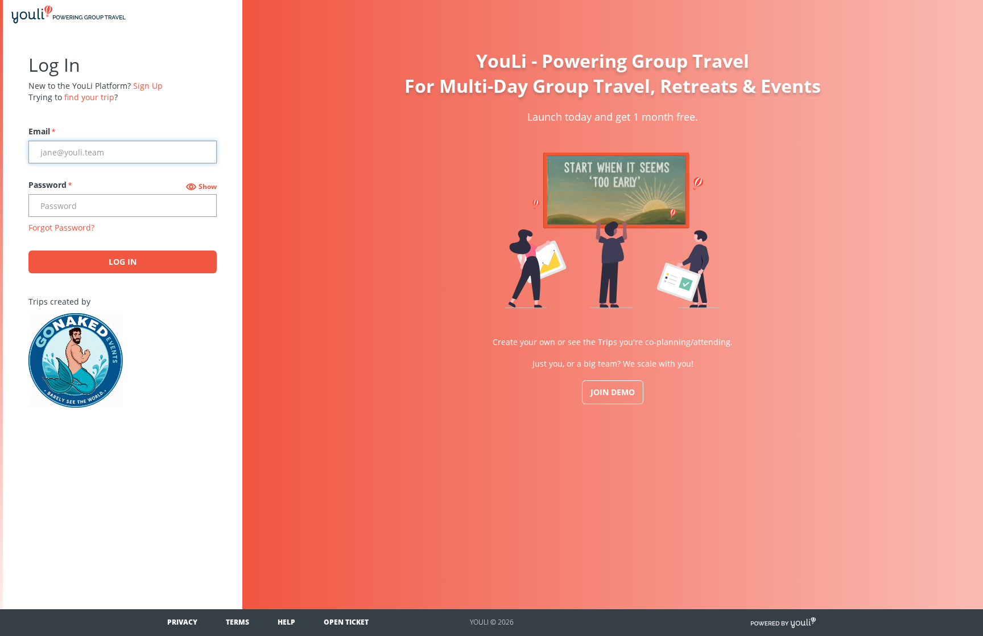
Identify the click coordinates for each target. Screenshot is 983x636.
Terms (237, 622)
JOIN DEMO (612, 392)
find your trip (89, 97)
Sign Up (148, 85)
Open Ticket (346, 622)
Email (41, 131)
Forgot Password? (61, 227)
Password (50, 184)
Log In (123, 261)
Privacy (182, 622)
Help (286, 622)
